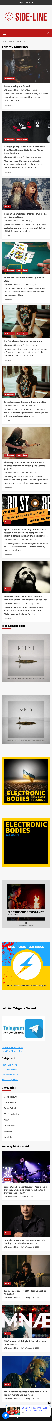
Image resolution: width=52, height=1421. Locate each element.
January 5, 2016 (33, 603)
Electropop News (10, 1079)
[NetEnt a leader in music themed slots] (26, 321)
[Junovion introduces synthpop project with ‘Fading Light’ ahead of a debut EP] (26, 1221)
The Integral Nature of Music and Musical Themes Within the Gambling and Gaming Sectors (24, 465)
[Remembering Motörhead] (26, 66)
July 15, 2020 (32, 345)
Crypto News (10, 1102)
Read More (8, 105)
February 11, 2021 (33, 284)
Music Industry (11, 1114)
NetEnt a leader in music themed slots (23, 341)
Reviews (8, 1131)
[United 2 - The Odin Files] (26, 719)
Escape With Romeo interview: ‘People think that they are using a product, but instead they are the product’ (25, 1189)
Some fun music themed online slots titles (25, 402)
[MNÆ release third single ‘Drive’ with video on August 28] (26, 1321)
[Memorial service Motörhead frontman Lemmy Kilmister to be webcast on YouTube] (26, 577)
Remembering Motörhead (17, 86)
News (7, 206)
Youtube (8, 1137)
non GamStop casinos (12, 1047)
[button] (5, 32)
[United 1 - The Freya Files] (26, 658)
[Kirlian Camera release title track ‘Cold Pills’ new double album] (26, 194)
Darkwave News (9, 1069)
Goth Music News (10, 1074)
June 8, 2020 (31, 406)
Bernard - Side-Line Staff (15, 90)
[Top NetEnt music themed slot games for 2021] (26, 258)
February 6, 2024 (33, 90)
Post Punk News (9, 1064)
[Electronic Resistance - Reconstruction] (26, 904)
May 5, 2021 (31, 221)
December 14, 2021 (34, 157)
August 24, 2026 (27, 1196)
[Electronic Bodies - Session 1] (26, 842)
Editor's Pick (10, 1108)
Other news (9, 78)
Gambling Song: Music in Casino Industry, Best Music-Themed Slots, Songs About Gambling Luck (24, 150)
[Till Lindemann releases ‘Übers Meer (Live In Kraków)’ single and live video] (26, 1372)
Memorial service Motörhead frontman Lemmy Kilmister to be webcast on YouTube (25, 598)
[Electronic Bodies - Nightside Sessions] (26, 781)
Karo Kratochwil (12, 1196)
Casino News (22, 139)
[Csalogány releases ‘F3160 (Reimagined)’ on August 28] (26, 1271)
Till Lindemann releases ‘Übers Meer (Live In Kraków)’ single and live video (25, 1393)
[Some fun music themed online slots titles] (26, 382)
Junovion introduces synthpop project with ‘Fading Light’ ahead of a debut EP (25, 1242)
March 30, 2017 (32, 540)
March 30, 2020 (32, 473)
